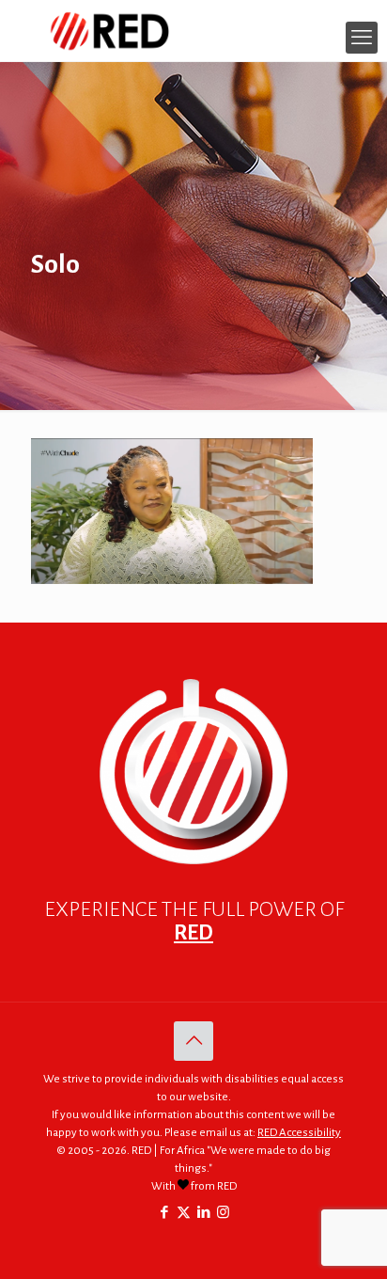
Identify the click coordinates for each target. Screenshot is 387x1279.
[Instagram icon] (223, 1213)
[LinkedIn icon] (203, 1213)
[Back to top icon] (193, 1041)
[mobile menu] (362, 38)
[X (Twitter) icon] (184, 1213)
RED (193, 933)
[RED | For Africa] (193, 30)
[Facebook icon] (164, 1213)
